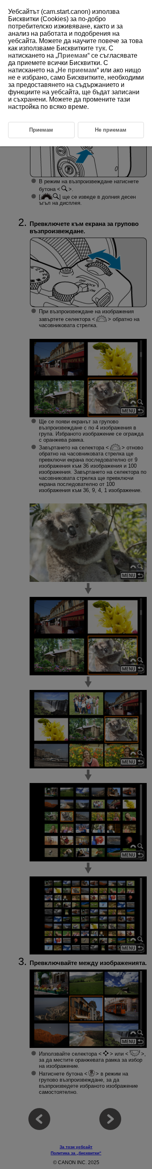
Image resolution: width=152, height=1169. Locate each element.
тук (100, 48)
